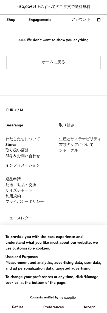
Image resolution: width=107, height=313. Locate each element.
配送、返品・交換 (20, 185)
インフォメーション (22, 165)
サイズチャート (18, 190)
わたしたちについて (22, 139)
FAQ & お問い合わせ (22, 156)
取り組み (66, 125)
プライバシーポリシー (24, 202)
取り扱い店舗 (17, 150)
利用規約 (13, 196)
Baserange (14, 125)
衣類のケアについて (76, 144)
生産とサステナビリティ (80, 139)
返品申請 (13, 179)
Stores (10, 144)
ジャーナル (68, 150)
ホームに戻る (53, 62)
